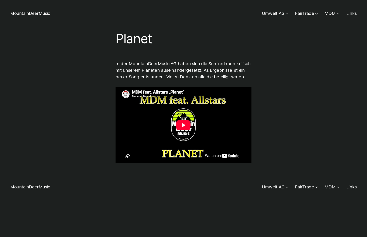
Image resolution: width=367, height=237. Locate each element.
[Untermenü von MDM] (338, 13)
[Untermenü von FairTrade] (316, 13)
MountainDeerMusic (30, 13)
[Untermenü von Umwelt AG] (287, 13)
